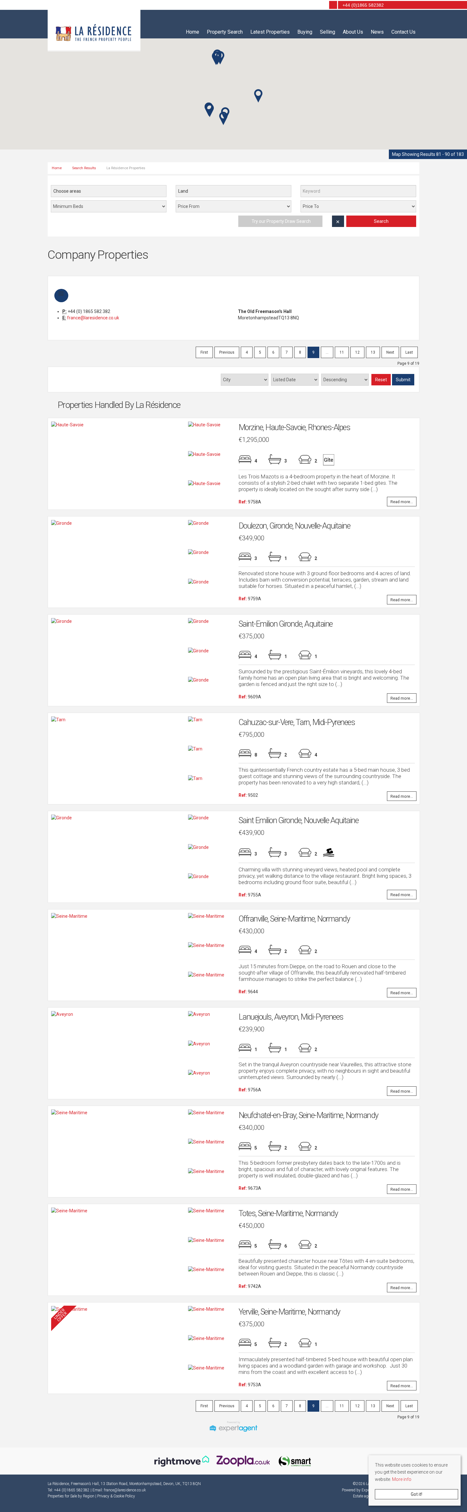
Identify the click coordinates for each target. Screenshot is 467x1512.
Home (192, 32)
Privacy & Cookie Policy (116, 1496)
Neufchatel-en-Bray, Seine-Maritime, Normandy (308, 1115)
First (204, 352)
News (377, 32)
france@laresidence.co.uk (93, 317)
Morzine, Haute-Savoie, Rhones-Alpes (294, 427)
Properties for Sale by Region (71, 1496)
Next (390, 352)
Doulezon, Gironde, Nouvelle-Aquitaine (294, 525)
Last (409, 352)
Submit (403, 379)
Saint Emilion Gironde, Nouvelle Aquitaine (299, 820)
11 (342, 352)
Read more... (401, 501)
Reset (381, 379)
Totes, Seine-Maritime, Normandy (288, 1213)
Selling (327, 32)
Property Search (225, 32)
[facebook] (312, 5)
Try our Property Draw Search (280, 221)
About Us (353, 32)
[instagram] (321, 5)
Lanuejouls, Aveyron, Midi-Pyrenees (291, 1017)
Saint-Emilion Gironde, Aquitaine (286, 624)
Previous (226, 352)
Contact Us (403, 32)
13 (373, 352)
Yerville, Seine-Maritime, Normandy (289, 1311)
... (327, 352)
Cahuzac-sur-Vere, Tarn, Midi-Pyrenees (297, 722)
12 (357, 352)
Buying (304, 32)
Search (381, 221)
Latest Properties (270, 32)
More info (401, 1479)
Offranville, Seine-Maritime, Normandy (294, 918)
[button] (258, 96)
